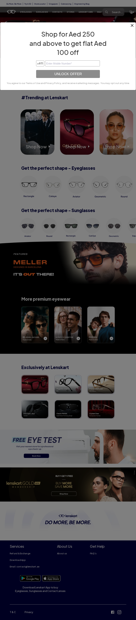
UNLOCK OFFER (68, 74)
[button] (132, 27)
